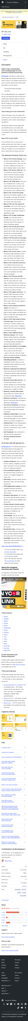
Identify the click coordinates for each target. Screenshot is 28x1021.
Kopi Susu (6, 648)
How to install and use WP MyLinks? (11, 757)
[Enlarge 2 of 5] (24, 716)
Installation (6, 52)
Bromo (5, 634)
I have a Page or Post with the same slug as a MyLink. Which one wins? (11, 789)
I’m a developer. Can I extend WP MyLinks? (7, 831)
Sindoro (6, 630)
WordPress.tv (5, 980)
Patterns (17, 967)
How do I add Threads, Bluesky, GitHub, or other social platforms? (10, 837)
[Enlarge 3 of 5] (11, 725)
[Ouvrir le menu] (25, 2)
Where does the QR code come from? (6, 819)
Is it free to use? (5, 747)
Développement (7, 55)
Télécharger (5, 38)
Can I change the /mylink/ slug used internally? (8, 795)
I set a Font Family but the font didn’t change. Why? (8, 779)
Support (5, 59)
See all (25, 925)
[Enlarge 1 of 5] (11, 716)
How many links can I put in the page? (7, 767)
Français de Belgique (10, 1000)
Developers (4, 978)
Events (17, 975)
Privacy (3, 967)
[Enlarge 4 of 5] (24, 725)
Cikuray (6, 621)
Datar (5, 641)
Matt (3, 988)
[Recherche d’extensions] (17, 17)
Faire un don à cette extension (9, 950)
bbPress (4, 991)
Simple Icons (7, 703)
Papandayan (7, 627)
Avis (4, 48)
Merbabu (6, 618)
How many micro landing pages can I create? (8, 762)
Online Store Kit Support (18, 664)
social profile (23, 895)
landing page (18, 889)
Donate (17, 978)
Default (6, 616)
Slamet (5, 625)
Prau (5, 637)
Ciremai (6, 623)
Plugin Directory (5, 6)
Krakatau (6, 632)
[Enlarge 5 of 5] (11, 734)
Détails (5, 44)
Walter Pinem (7, 34)
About (3, 959)
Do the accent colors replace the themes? (7, 825)
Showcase (18, 959)
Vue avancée (5, 900)
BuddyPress (5, 993)
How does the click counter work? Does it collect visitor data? (10, 814)
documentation (10, 561)
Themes (17, 962)
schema (24, 892)
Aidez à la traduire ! (17, 12)
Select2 (6, 698)
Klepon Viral (7, 650)
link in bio (24, 889)
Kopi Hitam (7, 646)
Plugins (17, 965)
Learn (3, 972)
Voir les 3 (24, 886)
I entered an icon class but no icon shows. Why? (8, 773)
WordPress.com (6, 985)
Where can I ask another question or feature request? (9, 842)
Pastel (5, 643)
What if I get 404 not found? (9, 784)
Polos (5, 639)
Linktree (19, 892)
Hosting (3, 965)
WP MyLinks (9, 556)
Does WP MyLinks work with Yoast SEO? (7, 801)
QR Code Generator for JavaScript (13, 685)
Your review (4, 925)
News (3, 962)
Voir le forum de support (8, 937)
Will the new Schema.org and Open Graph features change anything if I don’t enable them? (10, 807)
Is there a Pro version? (7, 752)
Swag (17, 980)
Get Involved (18, 972)
